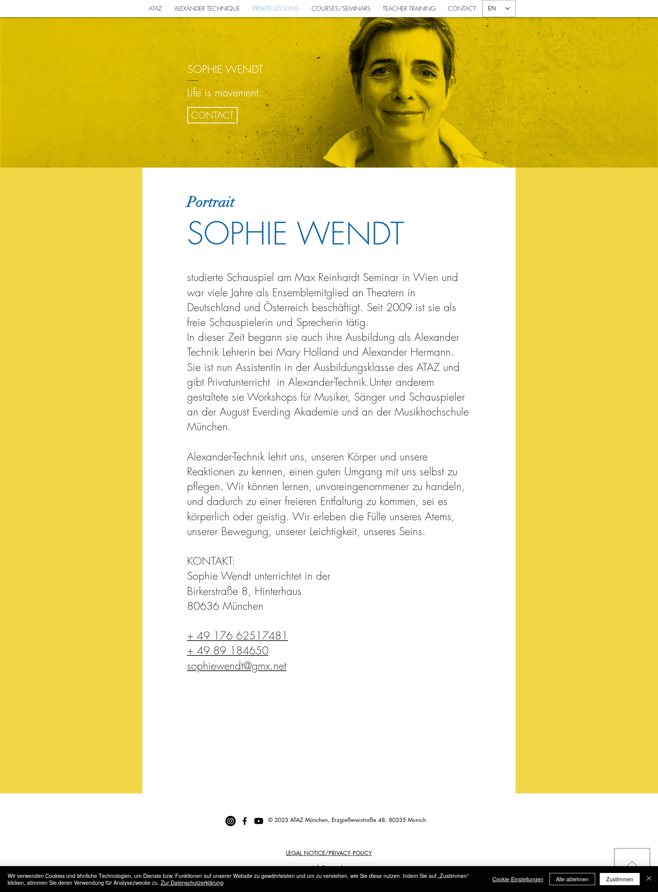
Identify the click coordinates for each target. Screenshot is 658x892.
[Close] (648, 879)
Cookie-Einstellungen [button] (517, 879)
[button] (212, 115)
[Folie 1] (329, 152)
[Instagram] (230, 821)
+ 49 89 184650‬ (227, 650)
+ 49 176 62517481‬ (237, 635)
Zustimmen (619, 879)
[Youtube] (259, 821)
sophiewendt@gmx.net (236, 666)
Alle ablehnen (572, 879)
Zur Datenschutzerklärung (192, 882)
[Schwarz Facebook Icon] (245, 821)
